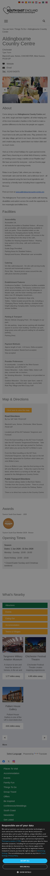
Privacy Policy (13, 856)
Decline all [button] (25, 867)
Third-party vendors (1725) (11, 841)
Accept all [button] (25, 861)
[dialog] (25, 849)
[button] (25, 872)
